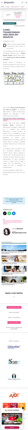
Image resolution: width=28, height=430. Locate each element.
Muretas (7, 6)
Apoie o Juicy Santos (14, 322)
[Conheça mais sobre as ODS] (14, 406)
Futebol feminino (15, 6)
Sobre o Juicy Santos (14, 317)
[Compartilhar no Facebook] (14, 213)
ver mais (25, 242)
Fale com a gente (14, 312)
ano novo (6, 220)
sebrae (14, 222)
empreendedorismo (15, 220)
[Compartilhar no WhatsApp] (9, 213)
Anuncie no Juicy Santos (14, 307)
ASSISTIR (12, 427)
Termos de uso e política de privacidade (14, 328)
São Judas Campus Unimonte (18, 16)
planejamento (7, 222)
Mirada (22, 6)
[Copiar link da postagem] (5, 213)
